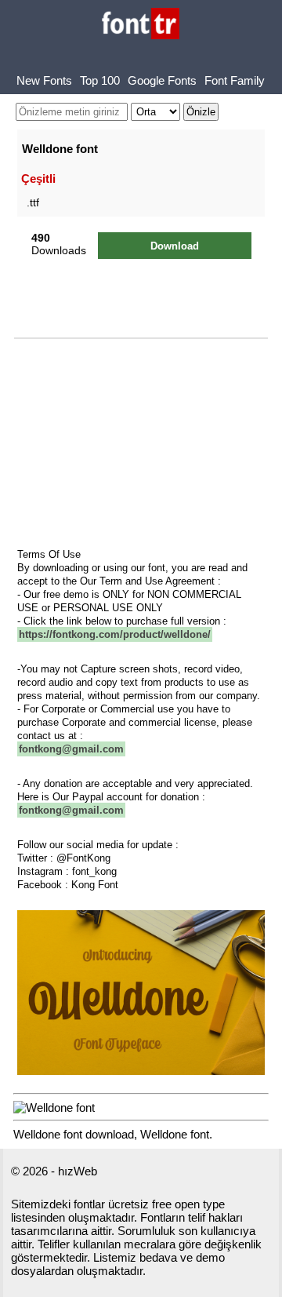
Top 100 (100, 80)
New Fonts (44, 80)
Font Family (234, 80)
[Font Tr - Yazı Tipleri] (140, 25)
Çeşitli (38, 178)
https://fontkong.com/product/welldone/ (115, 634)
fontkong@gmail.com (71, 749)
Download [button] (174, 246)
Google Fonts (162, 80)
